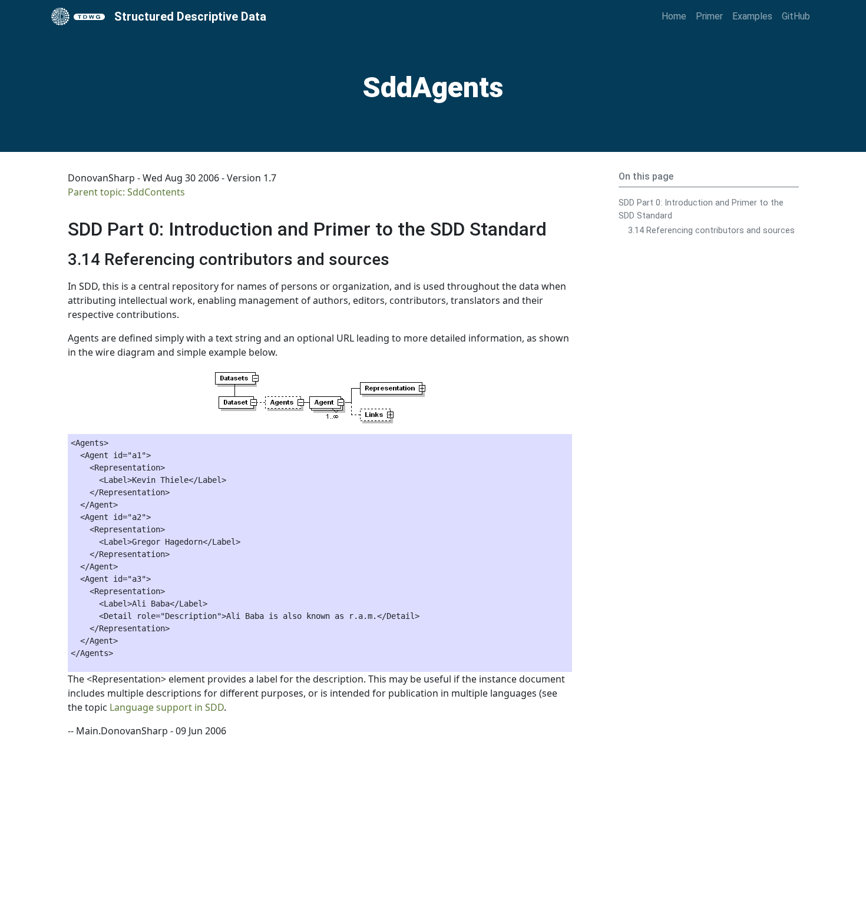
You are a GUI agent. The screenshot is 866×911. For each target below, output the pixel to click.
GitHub (796, 16)
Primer (709, 16)
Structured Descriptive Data (190, 16)
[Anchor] (560, 227)
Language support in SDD (167, 707)
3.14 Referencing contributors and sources (711, 231)
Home (674, 16)
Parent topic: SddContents (126, 191)
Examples (752, 16)
